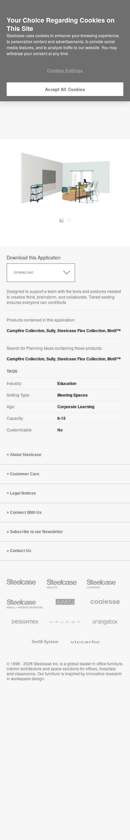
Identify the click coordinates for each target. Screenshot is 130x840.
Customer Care (24, 474)
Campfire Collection (25, 330)
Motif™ (114, 330)
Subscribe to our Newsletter (36, 531)
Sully (50, 330)
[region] (65, 51)
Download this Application (34, 257)
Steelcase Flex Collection (81, 330)
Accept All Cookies (65, 89)
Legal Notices (23, 493)
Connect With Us (26, 512)
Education (66, 383)
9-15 (61, 418)
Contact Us (20, 550)
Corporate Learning (75, 407)
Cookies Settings (65, 70)
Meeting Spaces (72, 395)
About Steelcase (25, 454)
